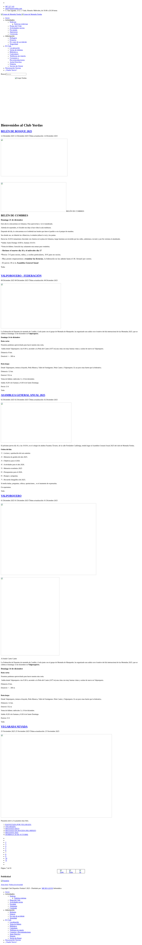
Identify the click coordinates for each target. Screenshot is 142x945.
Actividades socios (17, 28)
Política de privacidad (16, 884)
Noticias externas (21, 24)
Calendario (14, 54)
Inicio (7, 18)
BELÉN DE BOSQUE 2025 (16, 131)
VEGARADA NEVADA (14, 726)
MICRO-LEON (47, 888)
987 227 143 (9, 6)
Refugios (13, 38)
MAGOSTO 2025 (11, 832)
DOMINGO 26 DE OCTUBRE (16, 834)
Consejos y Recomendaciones (17, 59)
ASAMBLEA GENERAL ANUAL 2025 (23, 395)
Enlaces (13, 40)
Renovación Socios (13, 68)
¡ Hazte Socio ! (11, 70)
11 (6, 860)
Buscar (3, 74)
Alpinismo (14, 32)
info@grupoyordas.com (13, 8)
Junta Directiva (16, 62)
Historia (13, 64)
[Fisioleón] (5, 881)
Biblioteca (14, 52)
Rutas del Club (16, 26)
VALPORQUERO (11, 495)
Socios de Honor (16, 66)
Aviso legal (4, 884)
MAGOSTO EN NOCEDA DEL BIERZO (20, 830)
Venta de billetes (16, 50)
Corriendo (14, 34)
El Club (8, 46)
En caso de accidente (18, 42)
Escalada (13, 30)
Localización (15, 48)
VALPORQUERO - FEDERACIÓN (21, 275)
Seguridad (14, 44)
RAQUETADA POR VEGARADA (18, 824)
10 (6, 858)
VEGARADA (10, 826)
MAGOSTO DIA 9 (12, 828)
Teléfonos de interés (18, 56)
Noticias (13, 22)
